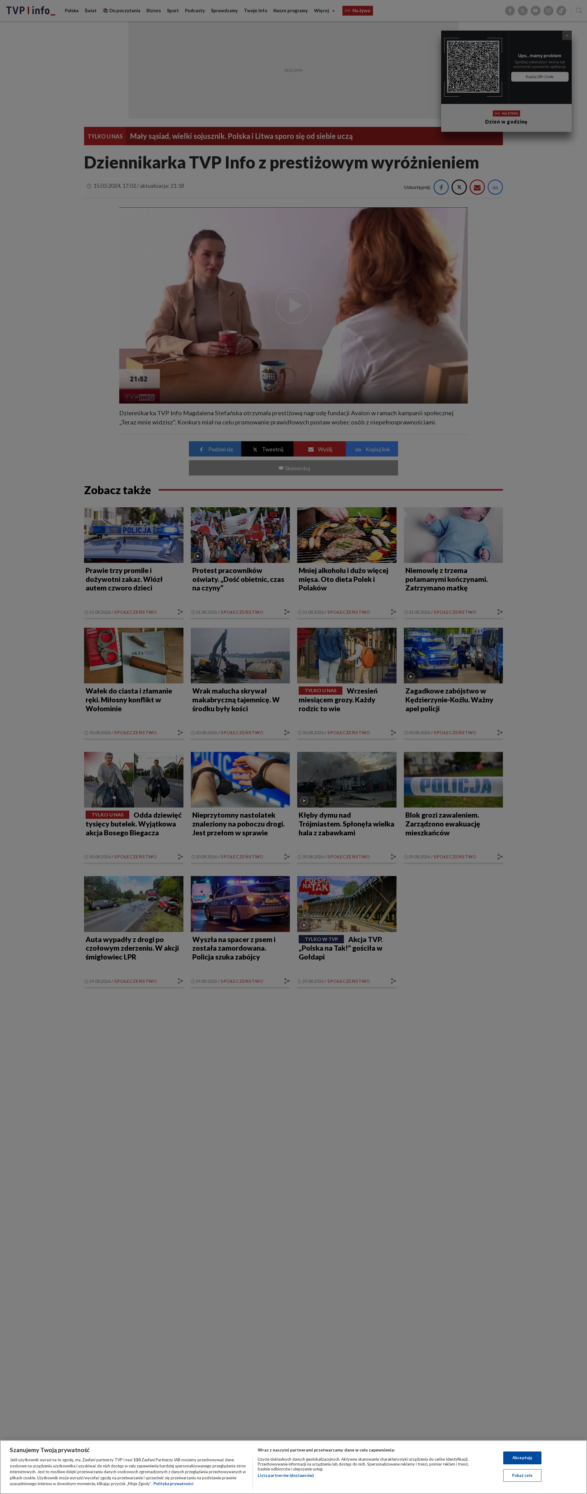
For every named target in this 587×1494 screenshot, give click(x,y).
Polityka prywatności (173, 1483)
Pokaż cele (522, 1475)
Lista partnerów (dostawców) (286, 1475)
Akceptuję (522, 1457)
